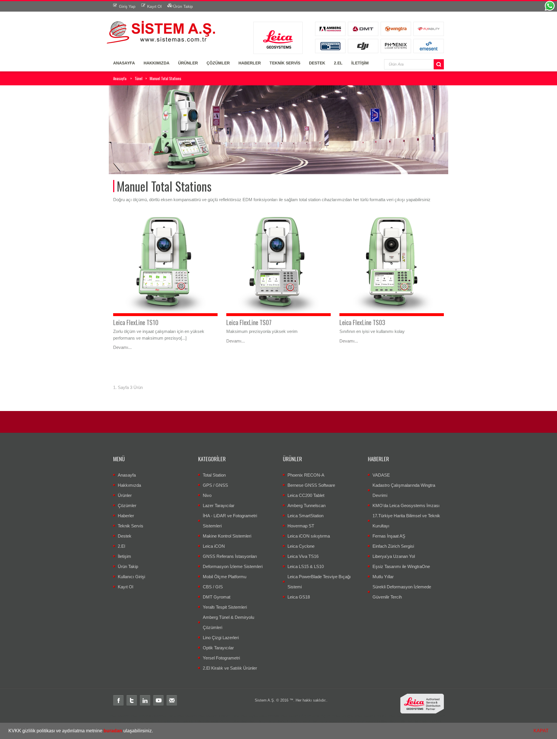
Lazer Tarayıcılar (218, 505)
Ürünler (125, 495)
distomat (159, 716)
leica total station (182, 716)
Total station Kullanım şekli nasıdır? (165, 721)
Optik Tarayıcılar (218, 647)
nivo (251, 721)
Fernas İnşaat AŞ (388, 535)
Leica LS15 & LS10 (305, 566)
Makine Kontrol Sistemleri (227, 535)
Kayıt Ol (125, 586)
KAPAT (541, 730)
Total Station (214, 475)
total (134, 716)
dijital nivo (387, 721)
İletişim (124, 556)
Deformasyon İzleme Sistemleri (233, 566)
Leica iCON (214, 546)
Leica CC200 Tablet (305, 495)
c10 (346, 721)
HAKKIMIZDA (156, 63)
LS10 (260, 721)
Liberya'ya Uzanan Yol (393, 556)
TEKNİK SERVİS (285, 63)
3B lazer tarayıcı (364, 721)
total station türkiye (214, 716)
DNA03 (282, 721)
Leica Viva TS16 (303, 556)
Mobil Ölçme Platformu (224, 576)
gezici (225, 721)
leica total (239, 716)
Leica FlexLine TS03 (362, 322)
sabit (215, 721)
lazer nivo (310, 721)
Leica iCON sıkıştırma (308, 535)
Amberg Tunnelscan (306, 505)
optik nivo (405, 721)
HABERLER (249, 63)
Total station (119, 716)
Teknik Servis (130, 525)
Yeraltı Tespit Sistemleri (225, 607)
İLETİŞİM (360, 63)
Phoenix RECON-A (305, 475)
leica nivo (239, 721)
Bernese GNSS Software (311, 485)
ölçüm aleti (310, 716)
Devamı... (122, 347)
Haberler (126, 515)
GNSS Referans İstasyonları (230, 556)
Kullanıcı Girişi (131, 576)
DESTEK (317, 63)
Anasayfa (119, 78)
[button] (155, 731)
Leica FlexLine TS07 (249, 322)
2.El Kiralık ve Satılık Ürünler (230, 668)
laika (263, 716)
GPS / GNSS (215, 485)
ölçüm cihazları (333, 716)
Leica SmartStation (305, 515)
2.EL (338, 63)
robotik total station (284, 716)
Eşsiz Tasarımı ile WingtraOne (401, 566)
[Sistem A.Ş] (161, 31)
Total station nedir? (370, 716)
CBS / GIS (213, 586)
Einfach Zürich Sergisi (393, 546)
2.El (121, 546)
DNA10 (295, 721)
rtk (199, 721)
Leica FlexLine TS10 (135, 322)
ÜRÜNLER (188, 63)
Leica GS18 (298, 596)
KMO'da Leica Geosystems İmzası (406, 505)
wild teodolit (432, 721)
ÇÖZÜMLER (218, 63)
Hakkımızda (129, 485)
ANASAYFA (124, 63)
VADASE (381, 475)
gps (350, 716)
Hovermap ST (300, 525)
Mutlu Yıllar (383, 576)
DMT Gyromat (216, 596)
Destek (124, 535)
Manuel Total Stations (165, 78)
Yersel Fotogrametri (221, 657)
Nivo (207, 495)
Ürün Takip (128, 566)
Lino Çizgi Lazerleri (221, 637)
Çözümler (127, 505)
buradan (113, 730)
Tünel (138, 78)
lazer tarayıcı (331, 721)
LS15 (270, 721)
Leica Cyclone (300, 546)
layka (253, 716)
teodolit (145, 716)
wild (418, 721)
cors (206, 721)
